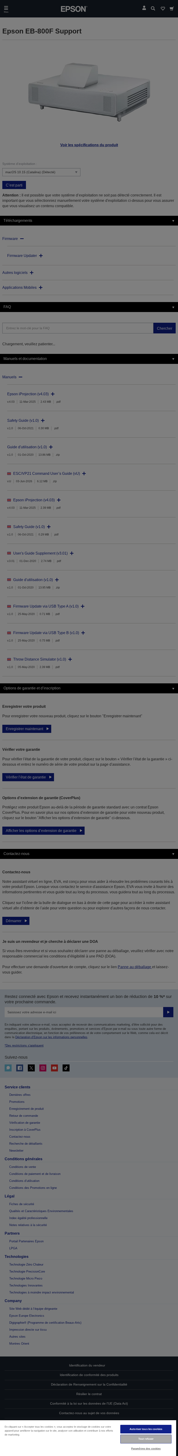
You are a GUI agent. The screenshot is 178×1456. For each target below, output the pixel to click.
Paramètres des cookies (146, 1448)
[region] (88, 1438)
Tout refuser (145, 1438)
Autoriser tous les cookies (146, 1429)
